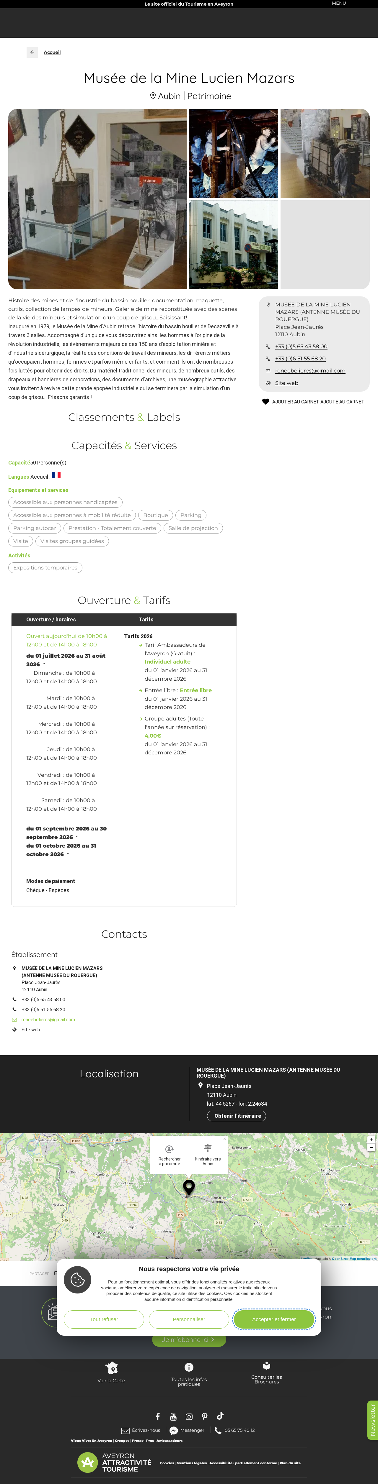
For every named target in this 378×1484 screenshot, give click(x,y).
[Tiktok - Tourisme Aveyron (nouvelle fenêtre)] (220, 1416)
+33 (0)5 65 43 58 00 (301, 346)
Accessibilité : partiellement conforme (243, 1463)
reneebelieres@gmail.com (310, 371)
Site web (286, 383)
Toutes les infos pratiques (189, 1382)
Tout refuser (104, 1319)
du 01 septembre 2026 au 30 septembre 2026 (66, 833)
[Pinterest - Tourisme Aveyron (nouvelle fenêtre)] (205, 1416)
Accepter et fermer (274, 1319)
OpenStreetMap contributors (354, 1258)
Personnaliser (189, 1319)
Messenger (192, 1429)
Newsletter (372, 1420)
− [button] (371, 1147)
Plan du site (290, 1463)
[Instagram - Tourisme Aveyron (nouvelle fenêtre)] (189, 1416)
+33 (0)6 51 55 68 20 (300, 359)
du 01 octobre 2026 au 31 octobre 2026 (61, 850)
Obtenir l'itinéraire (237, 1116)
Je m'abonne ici (185, 1339)
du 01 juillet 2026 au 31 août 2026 (65, 660)
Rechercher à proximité (170, 1161)
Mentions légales (192, 1463)
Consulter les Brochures (266, 1379)
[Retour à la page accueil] (32, 52)
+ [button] (371, 1140)
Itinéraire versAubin (208, 1161)
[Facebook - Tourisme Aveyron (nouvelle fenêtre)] (158, 1416)
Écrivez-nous (146, 1430)
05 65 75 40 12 (239, 1429)
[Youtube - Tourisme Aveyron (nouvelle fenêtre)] (173, 1416)
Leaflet (306, 1258)
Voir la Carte (111, 1380)
